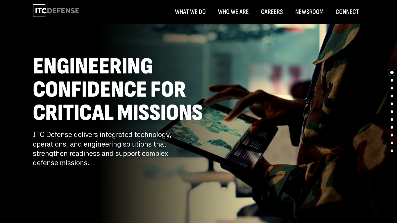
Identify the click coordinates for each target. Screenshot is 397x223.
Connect (347, 12)
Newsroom (309, 12)
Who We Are (233, 12)
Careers (272, 12)
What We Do (190, 12)
